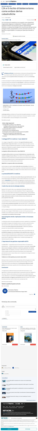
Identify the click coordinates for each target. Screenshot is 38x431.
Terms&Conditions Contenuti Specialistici (10, 407)
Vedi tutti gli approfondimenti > (31, 400)
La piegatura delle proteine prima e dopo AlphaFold (14, 126)
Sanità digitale (7, 17)
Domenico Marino (5, 38)
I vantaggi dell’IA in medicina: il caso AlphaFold (11, 124)
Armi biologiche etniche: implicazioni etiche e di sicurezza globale (15, 131)
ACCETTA (9, 429)
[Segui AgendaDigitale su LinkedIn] (22, 403)
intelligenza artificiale (8, 73)
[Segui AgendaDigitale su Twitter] (24, 403)
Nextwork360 (5, 412)
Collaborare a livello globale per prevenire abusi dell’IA (14, 134)
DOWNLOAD (15, 344)
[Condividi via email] (7, 20)
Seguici (17, 403)
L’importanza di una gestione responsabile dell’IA (12, 133)
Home (3, 17)
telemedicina (7, 180)
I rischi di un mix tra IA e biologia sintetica (10, 130)
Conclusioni (4, 136)
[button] (2, 1)
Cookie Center (20, 407)
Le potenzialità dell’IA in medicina (9, 128)
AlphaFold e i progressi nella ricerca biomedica (13, 127)
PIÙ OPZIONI (27, 429)
